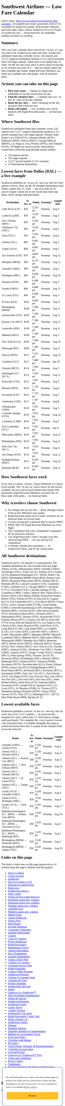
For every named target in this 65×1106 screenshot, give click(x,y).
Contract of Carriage (19, 962)
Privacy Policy (15, 1061)
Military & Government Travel (24, 1034)
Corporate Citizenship (19, 929)
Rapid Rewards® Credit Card (23, 1016)
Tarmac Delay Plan (18, 959)
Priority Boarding (17, 983)
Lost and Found (16, 1052)
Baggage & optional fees (21, 885)
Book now (13, 887)
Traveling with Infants (19, 1040)
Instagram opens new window (24, 902)
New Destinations (17, 953)
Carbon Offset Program (20, 971)
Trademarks (14, 1064)
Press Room (14, 923)
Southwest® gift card (19, 986)
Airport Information (18, 950)
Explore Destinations (19, 956)
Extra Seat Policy (17, 1037)
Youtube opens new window (23, 905)
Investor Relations (17, 926)
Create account (16, 876)
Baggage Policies (17, 1028)
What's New (14, 920)
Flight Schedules (17, 968)
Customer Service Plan (20, 965)
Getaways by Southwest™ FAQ (25, 1055)
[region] (32, 1086)
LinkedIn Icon (15, 908)
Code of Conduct (17, 938)
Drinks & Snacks (17, 998)
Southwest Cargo (17, 1004)
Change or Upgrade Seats (21, 977)
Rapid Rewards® (17, 944)
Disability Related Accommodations (27, 1031)
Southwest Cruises (18, 1022)
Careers (12, 935)
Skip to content (16, 873)
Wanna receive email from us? (24, 896)
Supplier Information (19, 932)
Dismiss (32, 1095)
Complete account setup (20, 1049)
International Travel (18, 947)
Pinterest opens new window (23, 911)
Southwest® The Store (20, 1013)
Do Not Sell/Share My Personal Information (31, 1067)
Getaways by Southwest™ (22, 992)
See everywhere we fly (20, 882)
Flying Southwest (17, 941)
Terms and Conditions (19, 1058)
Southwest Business (18, 1001)
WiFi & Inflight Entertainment (24, 995)
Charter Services (16, 1010)
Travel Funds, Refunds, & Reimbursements (31, 1046)
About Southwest (17, 917)
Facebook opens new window (24, 899)
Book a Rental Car (18, 1019)
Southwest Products (18, 974)
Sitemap (12, 1025)
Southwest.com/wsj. (18, 890)
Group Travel (15, 1007)
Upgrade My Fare (17, 980)
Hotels (11, 989)
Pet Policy (13, 1043)
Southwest (13, 879)
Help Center (14, 893)
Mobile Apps (15, 914)
